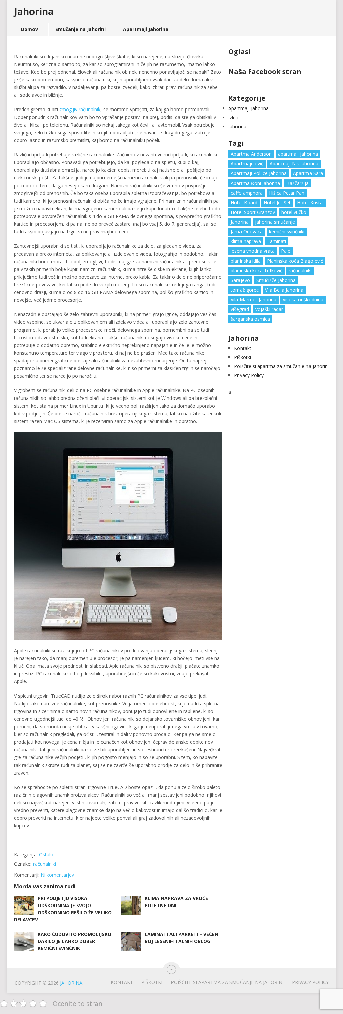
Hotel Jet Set (277, 202)
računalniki (44, 864)
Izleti (233, 117)
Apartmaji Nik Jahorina (294, 163)
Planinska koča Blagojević (295, 261)
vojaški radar (269, 309)
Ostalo (46, 854)
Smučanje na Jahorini (80, 29)
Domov (29, 29)
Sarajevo (240, 280)
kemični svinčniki (286, 231)
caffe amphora (247, 193)
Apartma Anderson (251, 154)
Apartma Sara (308, 173)
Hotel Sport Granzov (253, 212)
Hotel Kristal (310, 202)
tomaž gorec (245, 290)
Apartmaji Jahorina (145, 29)
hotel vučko (293, 212)
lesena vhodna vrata (253, 251)
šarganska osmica (250, 319)
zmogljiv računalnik (79, 109)
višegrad (240, 309)
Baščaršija (297, 183)
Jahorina (34, 11)
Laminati (276, 241)
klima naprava (246, 241)
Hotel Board (244, 202)
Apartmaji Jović (247, 163)
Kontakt (242, 348)
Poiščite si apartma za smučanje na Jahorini (281, 366)
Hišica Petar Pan (286, 193)
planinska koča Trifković (256, 270)
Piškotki (242, 357)
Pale (285, 251)
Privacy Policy (249, 375)
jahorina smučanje (275, 222)
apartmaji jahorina (298, 154)
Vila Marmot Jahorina (253, 299)
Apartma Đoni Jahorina (255, 183)
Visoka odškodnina (303, 299)
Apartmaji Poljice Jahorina (259, 173)
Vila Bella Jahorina (284, 290)
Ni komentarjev (57, 875)
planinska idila (246, 261)
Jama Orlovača (247, 231)
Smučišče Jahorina (276, 280)
